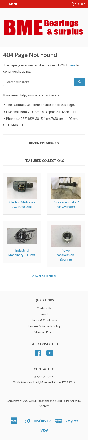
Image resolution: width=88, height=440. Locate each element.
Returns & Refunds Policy (44, 326)
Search (44, 314)
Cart (81, 4)
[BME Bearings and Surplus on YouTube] (49, 354)
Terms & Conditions (44, 320)
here (72, 65)
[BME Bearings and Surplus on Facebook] (38, 354)
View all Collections (44, 276)
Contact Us (44, 308)
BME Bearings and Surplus (48, 400)
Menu (12, 4)
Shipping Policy (44, 332)
